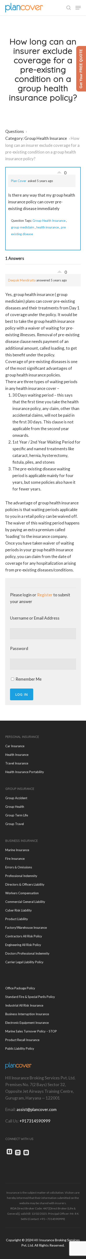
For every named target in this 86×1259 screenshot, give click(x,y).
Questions (14, 131)
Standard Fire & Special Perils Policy (30, 997)
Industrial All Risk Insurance (24, 1005)
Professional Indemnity (21, 876)
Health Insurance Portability (24, 772)
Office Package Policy (20, 988)
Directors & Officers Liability (24, 884)
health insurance (47, 227)
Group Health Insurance (48, 220)
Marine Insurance (17, 850)
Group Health (14, 807)
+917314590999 (34, 1120)
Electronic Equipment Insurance (27, 1023)
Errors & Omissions (18, 867)
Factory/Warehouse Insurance (26, 927)
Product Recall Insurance (22, 1040)
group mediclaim (22, 227)
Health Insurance (16, 755)
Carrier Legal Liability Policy (24, 962)
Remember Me (28, 679)
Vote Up (59, 171)
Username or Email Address (34, 618)
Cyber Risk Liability (18, 910)
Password (19, 648)
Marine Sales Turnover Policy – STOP (31, 1031)
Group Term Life (16, 815)
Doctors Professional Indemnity (27, 953)
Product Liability (16, 919)
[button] (78, 7)
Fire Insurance (15, 858)
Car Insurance (14, 746)
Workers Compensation (22, 893)
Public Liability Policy (19, 1048)
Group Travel (14, 824)
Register (45, 594)
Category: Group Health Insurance (36, 138)
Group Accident (16, 798)
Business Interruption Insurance (27, 1014)
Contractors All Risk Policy (23, 936)
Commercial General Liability (25, 902)
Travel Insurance (16, 763)
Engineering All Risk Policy (23, 945)
